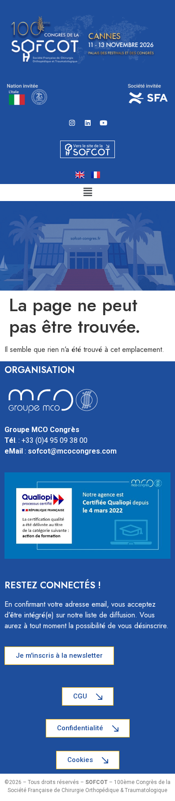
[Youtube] (103, 122)
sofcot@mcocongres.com (72, 451)
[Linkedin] (87, 122)
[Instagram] (72, 122)
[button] (87, 192)
